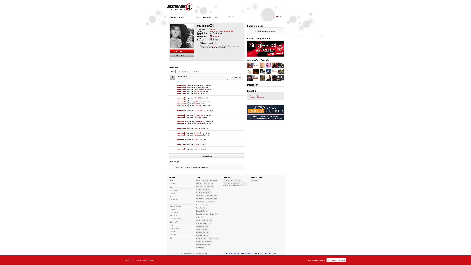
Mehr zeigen (207, 156)
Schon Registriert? (263, 17)
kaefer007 (197, 128)
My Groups (174, 162)
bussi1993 (197, 87)
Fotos (190, 17)
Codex (270, 253)
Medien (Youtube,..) (183, 71)
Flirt (198, 17)
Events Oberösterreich (203, 242)
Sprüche (173, 235)
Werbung (236, 253)
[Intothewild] (256, 65)
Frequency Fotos (211, 199)
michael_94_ (198, 133)
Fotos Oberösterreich (203, 245)
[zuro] (268, 78)
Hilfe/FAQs (258, 253)
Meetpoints (196, 71)
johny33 (196, 140)
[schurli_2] (281, 65)
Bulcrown (197, 91)
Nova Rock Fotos (211, 196)
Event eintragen (175, 206)
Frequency (199, 199)
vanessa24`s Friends (258, 60)
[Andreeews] (275, 65)
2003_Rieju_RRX (200, 110)
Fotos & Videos (255, 26)
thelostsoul (197, 135)
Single (212, 30)
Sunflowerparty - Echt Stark (232, 180)
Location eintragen (176, 219)
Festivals (199, 186)
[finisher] (256, 78)
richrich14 (197, 93)
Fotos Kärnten (213, 238)
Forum (172, 225)
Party (198, 180)
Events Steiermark (202, 211)
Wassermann (214, 36)
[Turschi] (256, 71)
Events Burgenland (202, 232)
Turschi (196, 144)
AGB (242, 253)
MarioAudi (197, 100)
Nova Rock (200, 196)
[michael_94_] (275, 71)
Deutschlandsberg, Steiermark (220, 31)
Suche (172, 187)
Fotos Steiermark (202, 214)
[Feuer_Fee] (268, 65)
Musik (217, 17)
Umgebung (174, 200)
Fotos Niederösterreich (203, 223)
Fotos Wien (210, 202)
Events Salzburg (201, 205)
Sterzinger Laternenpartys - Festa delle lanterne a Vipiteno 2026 (234, 184)
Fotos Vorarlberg (201, 229)
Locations (207, 17)
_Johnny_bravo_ (199, 122)
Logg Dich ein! (277, 17)
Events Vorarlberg (202, 226)
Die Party (205, 180)
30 (211, 35)
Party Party (213, 180)
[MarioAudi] (275, 78)
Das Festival (200, 248)
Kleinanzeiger (174, 228)
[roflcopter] (250, 65)
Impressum (228, 253)
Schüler (213, 38)
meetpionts (260, 96)
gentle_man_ (198, 102)
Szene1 (172, 180)
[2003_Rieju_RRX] (262, 78)
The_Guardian (198, 115)
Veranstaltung (209, 186)
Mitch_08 (197, 98)
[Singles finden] (265, 56)
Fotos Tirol (199, 217)
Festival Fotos (208, 183)
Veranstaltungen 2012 (203, 193)
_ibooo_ (196, 149)
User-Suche (174, 190)
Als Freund (178, 51)
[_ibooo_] (250, 71)
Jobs (264, 253)
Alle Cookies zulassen (336, 260)
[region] (235, 260)
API (274, 253)
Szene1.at (182, 6)
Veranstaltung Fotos (202, 189)
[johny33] (262, 71)
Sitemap (173, 184)
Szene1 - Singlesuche (258, 38)
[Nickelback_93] (250, 78)
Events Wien (200, 202)
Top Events (173, 216)
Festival (198, 183)
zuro (195, 104)
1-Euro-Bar (254, 180)
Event (215, 46)
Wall (172, 71)
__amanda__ (198, 106)
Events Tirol (214, 214)
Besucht (252, 96)
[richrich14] (281, 78)
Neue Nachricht (179, 55)
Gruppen (173, 232)
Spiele (172, 238)
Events (181, 17)
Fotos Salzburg (201, 208)
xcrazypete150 (199, 89)
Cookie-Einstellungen (316, 260)
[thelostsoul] (268, 71)
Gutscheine (174, 212)
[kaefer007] (281, 71)
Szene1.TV (173, 222)
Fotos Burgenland (202, 235)
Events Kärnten (201, 238)
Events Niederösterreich (204, 220)
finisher (196, 117)
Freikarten (173, 209)
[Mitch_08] (262, 65)
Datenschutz (249, 253)
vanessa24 (181, 85)
